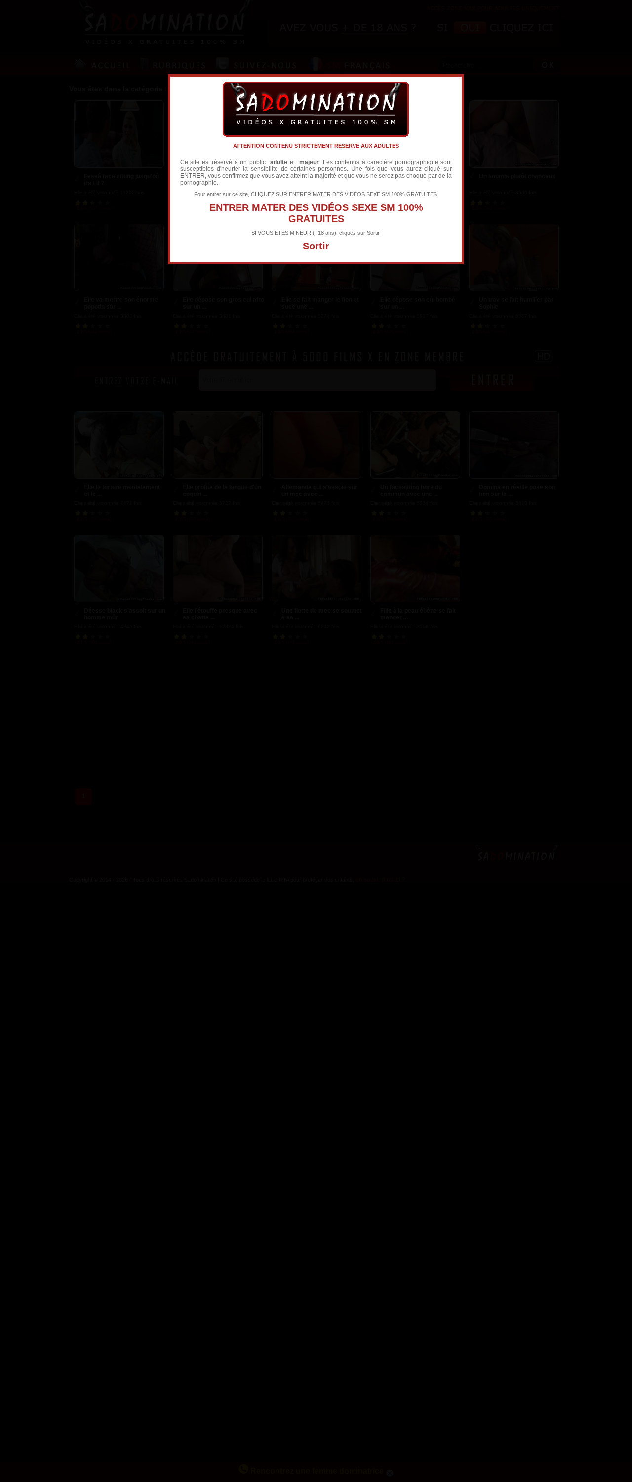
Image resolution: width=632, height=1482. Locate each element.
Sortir (316, 246)
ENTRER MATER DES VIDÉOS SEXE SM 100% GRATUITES (316, 213)
